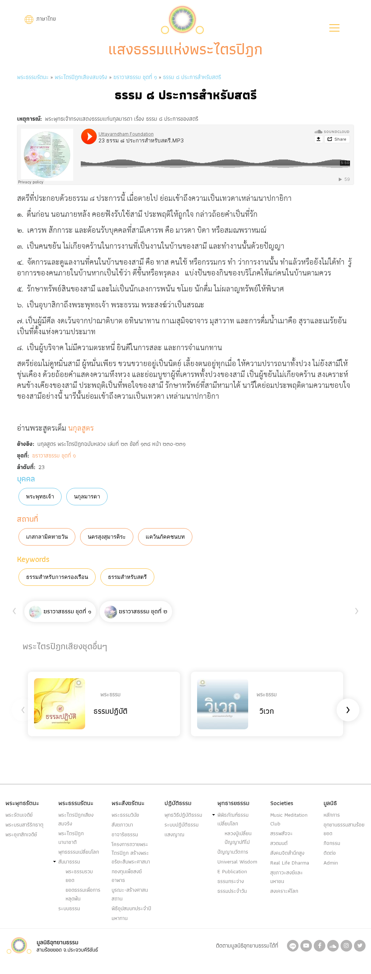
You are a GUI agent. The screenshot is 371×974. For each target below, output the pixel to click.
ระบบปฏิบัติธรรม (181, 824)
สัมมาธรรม (69, 861)
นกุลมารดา (87, 497)
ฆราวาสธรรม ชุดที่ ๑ (135, 77)
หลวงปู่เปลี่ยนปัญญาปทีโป (238, 837)
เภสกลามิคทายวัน (47, 537)
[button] (334, 28)
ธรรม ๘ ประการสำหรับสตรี (192, 77)
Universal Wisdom (237, 861)
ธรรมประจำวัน (232, 891)
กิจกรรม (332, 843)
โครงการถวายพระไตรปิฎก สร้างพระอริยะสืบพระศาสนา (131, 853)
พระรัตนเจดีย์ (19, 815)
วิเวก (266, 711)
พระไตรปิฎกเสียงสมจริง (82, 77)
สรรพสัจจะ (281, 833)
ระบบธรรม (69, 908)
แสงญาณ (174, 834)
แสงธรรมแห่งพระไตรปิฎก (185, 49)
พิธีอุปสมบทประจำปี (131, 908)
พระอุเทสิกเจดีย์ (21, 834)
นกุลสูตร (81, 427)
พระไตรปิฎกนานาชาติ (71, 837)
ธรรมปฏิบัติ (110, 711)
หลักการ (332, 815)
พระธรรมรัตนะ (33, 77)
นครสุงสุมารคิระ (107, 537)
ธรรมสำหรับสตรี (127, 577)
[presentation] (14, 609)
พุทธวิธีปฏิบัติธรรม (183, 815)
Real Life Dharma (289, 862)
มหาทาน (120, 918)
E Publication (232, 871)
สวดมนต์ (279, 843)
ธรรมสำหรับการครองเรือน (57, 577)
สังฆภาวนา (122, 824)
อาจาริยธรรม (125, 834)
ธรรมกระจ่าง (230, 881)
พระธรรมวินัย (125, 815)
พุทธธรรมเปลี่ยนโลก (78, 851)
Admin (331, 862)
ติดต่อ (330, 853)
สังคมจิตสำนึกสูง (287, 853)
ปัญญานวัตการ (232, 851)
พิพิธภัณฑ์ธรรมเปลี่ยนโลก (233, 819)
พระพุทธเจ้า (40, 497)
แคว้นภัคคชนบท (165, 537)
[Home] (182, 18)
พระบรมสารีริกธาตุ (24, 824)
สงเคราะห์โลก (284, 891)
